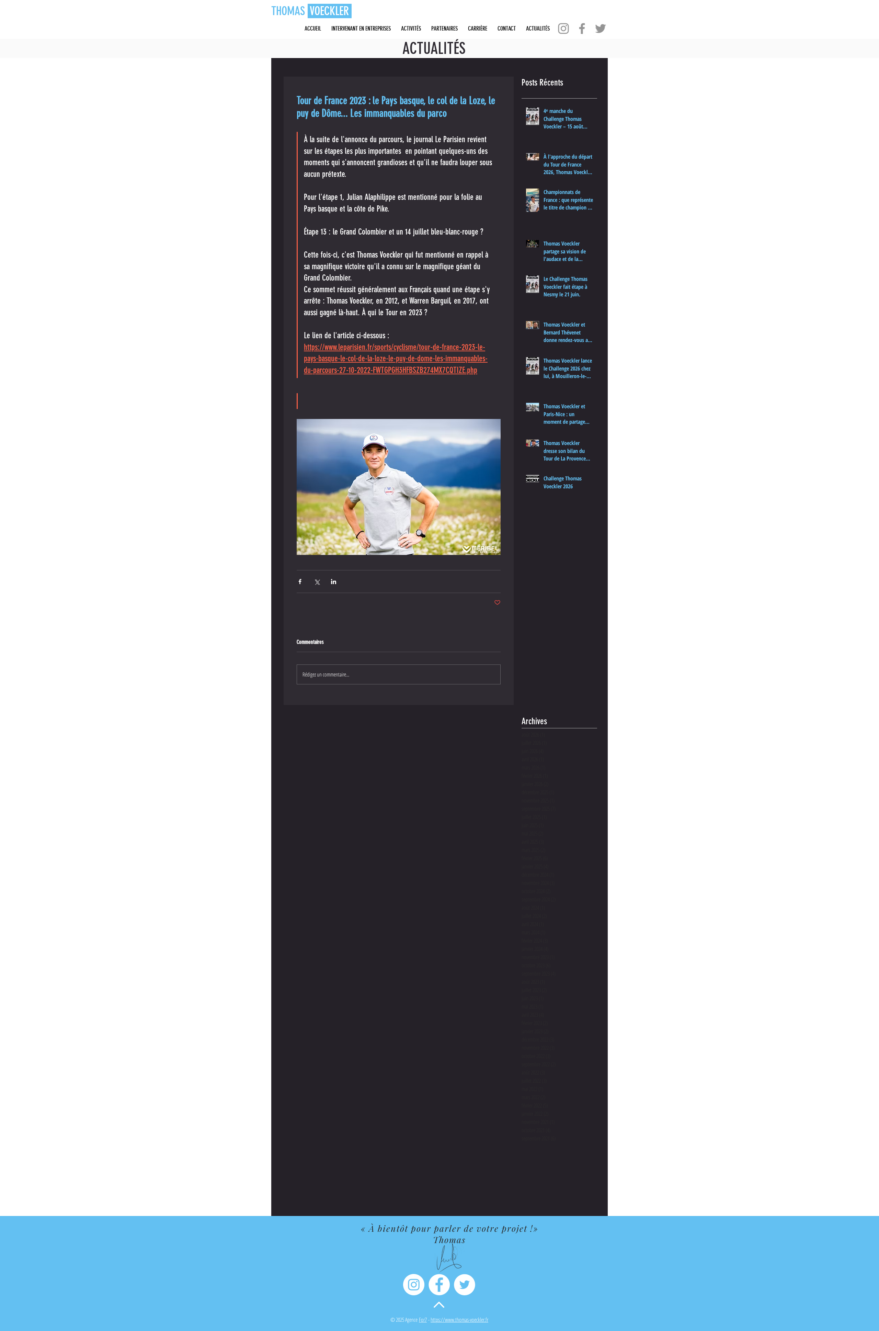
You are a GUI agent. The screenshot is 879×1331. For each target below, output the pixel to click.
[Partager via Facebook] (300, 581)
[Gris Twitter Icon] (600, 28)
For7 (423, 1319)
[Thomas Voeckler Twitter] (464, 1284)
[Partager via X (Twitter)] (316, 581)
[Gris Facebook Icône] (582, 28)
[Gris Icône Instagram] (563, 28)
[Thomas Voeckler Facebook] (439, 1284)
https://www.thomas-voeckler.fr (459, 1319)
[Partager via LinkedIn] (333, 581)
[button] (477, 28)
